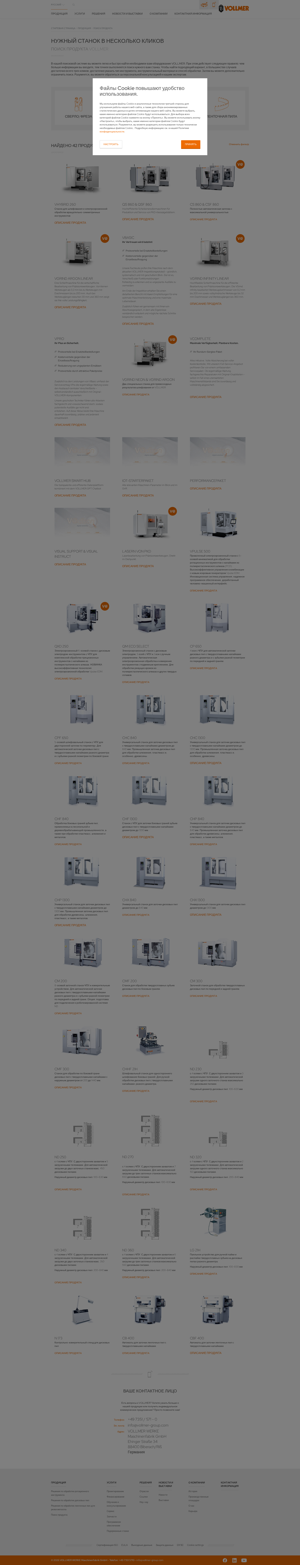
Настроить (110, 144)
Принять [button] (191, 144)
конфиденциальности (112, 131)
